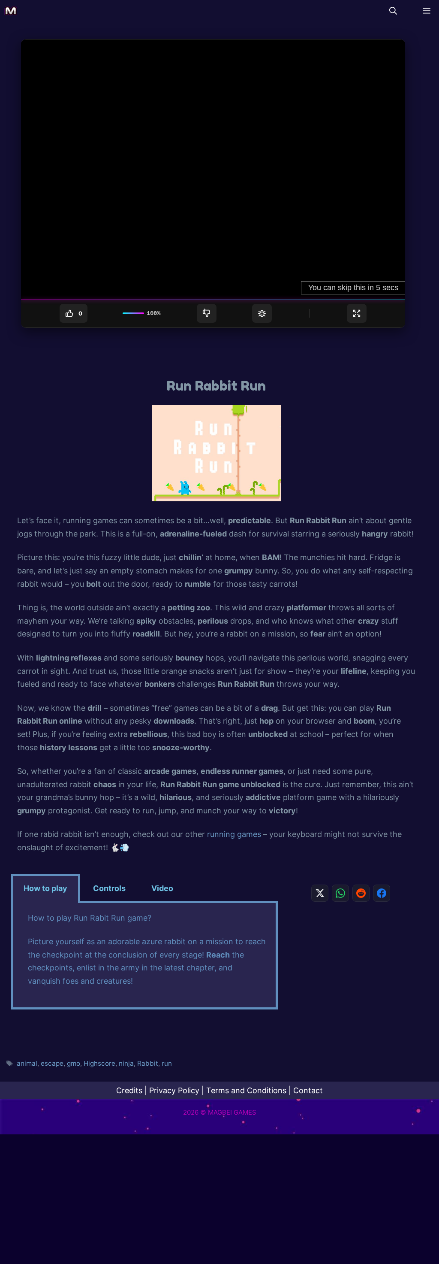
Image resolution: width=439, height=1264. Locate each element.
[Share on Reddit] (361, 893)
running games (234, 834)
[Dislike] (206, 313)
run (167, 1063)
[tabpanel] (144, 956)
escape (52, 1063)
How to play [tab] (45, 888)
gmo (73, 1063)
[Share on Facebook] (381, 893)
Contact (308, 1090)
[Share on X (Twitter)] (319, 893)
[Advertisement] (350, 968)
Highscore (99, 1063)
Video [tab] (162, 888)
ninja (126, 1063)
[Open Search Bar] (393, 10)
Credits (129, 1090)
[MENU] (424, 10)
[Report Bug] (262, 313)
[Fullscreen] (357, 313)
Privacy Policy (174, 1090)
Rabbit (147, 1063)
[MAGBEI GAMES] (10, 10)
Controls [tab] (109, 888)
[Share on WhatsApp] (340, 893)
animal (27, 1063)
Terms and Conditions (246, 1090)
